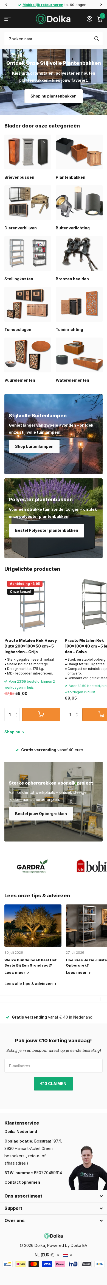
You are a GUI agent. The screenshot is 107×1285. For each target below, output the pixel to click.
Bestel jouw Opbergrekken (41, 813)
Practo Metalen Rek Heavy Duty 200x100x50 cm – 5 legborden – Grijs (30, 646)
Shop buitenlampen (34, 446)
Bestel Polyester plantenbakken (46, 530)
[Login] (89, 18)
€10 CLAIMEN (53, 1083)
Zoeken (97, 38)
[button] (6, 4)
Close (53, 1196)
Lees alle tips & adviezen (29, 983)
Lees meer (15, 972)
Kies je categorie (7, 19)
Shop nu (12, 732)
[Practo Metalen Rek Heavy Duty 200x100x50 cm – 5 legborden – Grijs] (32, 606)
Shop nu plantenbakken (53, 96)
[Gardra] (32, 866)
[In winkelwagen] (41, 714)
